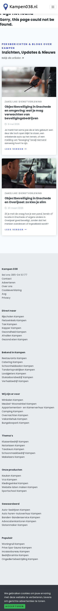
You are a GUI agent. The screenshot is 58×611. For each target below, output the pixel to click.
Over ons (7, 286)
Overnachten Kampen (15, 415)
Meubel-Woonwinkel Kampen (19, 403)
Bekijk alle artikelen (11, 57)
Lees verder (14, 149)
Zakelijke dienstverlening (23, 101)
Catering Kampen (12, 362)
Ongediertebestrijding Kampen (20, 559)
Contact (7, 278)
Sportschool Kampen (14, 491)
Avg (4, 294)
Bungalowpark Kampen (15, 423)
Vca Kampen (9, 479)
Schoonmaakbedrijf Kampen (18, 453)
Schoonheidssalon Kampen (17, 366)
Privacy (6, 297)
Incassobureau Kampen (16, 551)
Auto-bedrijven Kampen (16, 510)
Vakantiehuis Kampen (14, 419)
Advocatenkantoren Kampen (19, 521)
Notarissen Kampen (13, 445)
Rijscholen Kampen (13, 316)
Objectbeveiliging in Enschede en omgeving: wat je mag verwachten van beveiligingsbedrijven (28, 112)
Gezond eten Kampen (15, 339)
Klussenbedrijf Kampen (15, 441)
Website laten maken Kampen (19, 487)
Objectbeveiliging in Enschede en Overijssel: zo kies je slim (28, 200)
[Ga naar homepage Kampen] (19, 6)
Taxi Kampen (9, 324)
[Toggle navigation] (53, 7)
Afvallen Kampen (12, 335)
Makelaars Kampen (13, 457)
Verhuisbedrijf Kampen (15, 381)
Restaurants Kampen (14, 358)
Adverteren (8, 282)
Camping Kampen (12, 411)
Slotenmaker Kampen (15, 525)
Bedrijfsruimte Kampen (15, 555)
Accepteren (15, 606)
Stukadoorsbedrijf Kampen (17, 377)
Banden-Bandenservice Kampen (21, 517)
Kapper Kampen (11, 328)
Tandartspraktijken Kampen (18, 369)
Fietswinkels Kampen (14, 320)
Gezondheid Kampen (14, 332)
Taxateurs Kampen (13, 449)
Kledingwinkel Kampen (15, 483)
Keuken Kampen (11, 475)
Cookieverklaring (12, 290)
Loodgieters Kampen (14, 373)
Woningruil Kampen (13, 544)
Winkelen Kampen (12, 400)
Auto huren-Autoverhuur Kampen (21, 513)
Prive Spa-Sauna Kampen (17, 547)
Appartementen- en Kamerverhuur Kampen (28, 407)
